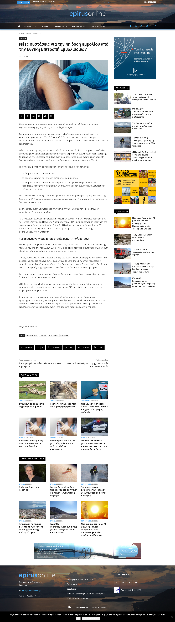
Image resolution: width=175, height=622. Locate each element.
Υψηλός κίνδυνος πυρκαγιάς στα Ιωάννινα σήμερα (143, 252)
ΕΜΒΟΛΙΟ (43, 335)
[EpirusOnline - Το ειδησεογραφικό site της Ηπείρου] (87, 14)
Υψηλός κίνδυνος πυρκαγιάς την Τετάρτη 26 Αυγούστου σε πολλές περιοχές (93, 491)
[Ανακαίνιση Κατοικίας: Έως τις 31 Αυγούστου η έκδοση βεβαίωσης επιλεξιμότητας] (32, 510)
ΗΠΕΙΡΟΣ (22, 401)
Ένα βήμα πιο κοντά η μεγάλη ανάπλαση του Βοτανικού (53, 1)
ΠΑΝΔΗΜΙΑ (64, 335)
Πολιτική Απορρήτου (91, 618)
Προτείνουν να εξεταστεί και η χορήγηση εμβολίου (63, 405)
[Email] (39, 116)
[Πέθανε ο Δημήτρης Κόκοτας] (32, 473)
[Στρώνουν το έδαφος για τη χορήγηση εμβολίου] (32, 390)
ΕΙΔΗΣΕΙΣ (29, 33)
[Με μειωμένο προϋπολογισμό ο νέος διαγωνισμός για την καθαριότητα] (122, 113)
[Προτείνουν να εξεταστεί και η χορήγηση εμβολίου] (63, 390)
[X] (141, 26)
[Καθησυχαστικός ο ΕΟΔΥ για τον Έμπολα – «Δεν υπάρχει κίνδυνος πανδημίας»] (63, 427)
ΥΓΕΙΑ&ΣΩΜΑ (86, 401)
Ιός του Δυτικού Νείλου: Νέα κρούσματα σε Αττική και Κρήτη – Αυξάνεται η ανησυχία (63, 491)
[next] (108, 2)
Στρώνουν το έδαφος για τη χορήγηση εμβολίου (31, 405)
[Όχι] (172, 616)
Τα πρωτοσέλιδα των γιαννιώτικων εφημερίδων (142, 237)
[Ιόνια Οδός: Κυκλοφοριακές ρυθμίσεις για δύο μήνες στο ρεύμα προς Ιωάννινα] (63, 510)
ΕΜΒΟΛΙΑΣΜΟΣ (32, 335)
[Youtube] (147, 26)
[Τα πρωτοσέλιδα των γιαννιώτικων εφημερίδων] (122, 239)
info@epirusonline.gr (31, 590)
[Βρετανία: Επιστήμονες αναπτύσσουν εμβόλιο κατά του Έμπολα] (32, 427)
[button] (156, 26)
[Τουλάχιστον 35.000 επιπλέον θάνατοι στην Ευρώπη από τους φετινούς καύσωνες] (122, 268)
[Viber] (51, 116)
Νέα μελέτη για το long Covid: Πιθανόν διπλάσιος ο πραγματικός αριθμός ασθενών (94, 408)
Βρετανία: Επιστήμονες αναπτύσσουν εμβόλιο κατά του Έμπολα (31, 443)
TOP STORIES (86, 484)
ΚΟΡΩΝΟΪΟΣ (53, 335)
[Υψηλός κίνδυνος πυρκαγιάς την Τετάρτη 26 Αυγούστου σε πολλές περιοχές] (94, 473)
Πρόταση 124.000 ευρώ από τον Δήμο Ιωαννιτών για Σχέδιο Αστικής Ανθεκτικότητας (58, 2)
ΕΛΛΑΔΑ (37, 33)
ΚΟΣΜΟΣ (22, 437)
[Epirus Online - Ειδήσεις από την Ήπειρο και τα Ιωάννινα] (40, 575)
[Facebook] (130, 26)
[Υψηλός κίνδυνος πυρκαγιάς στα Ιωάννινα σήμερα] (122, 253)
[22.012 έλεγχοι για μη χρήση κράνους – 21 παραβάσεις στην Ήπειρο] (122, 98)
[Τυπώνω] (45, 116)
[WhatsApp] (33, 116)
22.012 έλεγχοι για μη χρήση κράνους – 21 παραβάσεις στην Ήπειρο (144, 97)
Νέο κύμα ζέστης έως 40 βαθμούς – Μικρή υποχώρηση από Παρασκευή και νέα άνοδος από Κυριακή (93, 529)
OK (78, 618)
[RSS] (136, 26)
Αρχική (21, 33)
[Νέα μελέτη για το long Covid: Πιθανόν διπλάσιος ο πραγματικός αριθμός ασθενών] (94, 390)
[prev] (104, 2)
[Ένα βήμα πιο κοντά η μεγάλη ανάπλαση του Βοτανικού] (122, 127)
